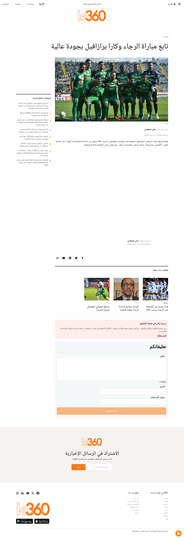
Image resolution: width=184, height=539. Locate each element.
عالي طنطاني (150, 129)
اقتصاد (166, 501)
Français (30, 4)
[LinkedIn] (22, 493)
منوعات (165, 37)
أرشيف (137, 513)
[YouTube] (27, 493)
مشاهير (165, 516)
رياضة (166, 513)
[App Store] (41, 521)
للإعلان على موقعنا (133, 504)
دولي (166, 519)
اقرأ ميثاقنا (161, 336)
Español (6, 4)
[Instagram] (17, 493)
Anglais (18, 4)
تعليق (162, 356)
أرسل (78, 467)
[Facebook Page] (37, 493)
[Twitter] (32, 493)
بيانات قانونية (134, 507)
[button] (178, 533)
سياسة (165, 498)
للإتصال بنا (135, 510)
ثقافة (166, 507)
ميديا (166, 510)
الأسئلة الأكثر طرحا (133, 501)
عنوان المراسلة (158, 397)
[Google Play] (24, 521)
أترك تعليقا (112, 411)
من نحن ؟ (136, 498)
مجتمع (166, 504)
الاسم (162, 386)
